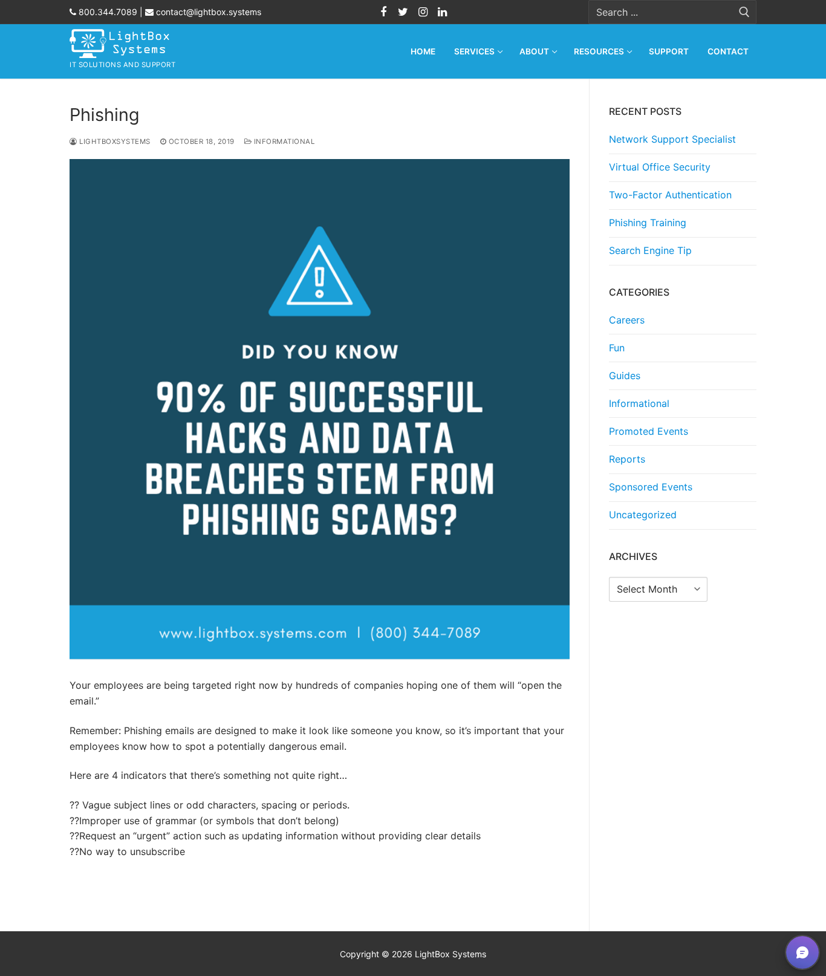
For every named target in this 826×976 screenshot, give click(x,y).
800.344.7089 (106, 12)
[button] (802, 952)
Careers (627, 320)
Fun (617, 348)
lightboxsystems (114, 141)
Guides (624, 375)
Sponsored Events (650, 487)
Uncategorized (643, 515)
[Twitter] (403, 12)
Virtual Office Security (660, 167)
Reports (627, 459)
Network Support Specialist (672, 139)
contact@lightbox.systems (207, 12)
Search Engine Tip (650, 250)
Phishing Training (647, 222)
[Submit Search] (744, 12)
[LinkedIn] (442, 12)
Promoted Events (648, 431)
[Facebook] (383, 12)
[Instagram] (422, 12)
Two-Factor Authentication (670, 195)
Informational (283, 141)
